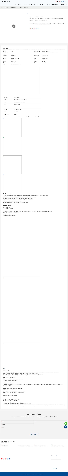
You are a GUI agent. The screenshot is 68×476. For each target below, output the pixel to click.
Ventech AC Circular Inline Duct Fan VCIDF (58, 446)
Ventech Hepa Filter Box (4, 446)
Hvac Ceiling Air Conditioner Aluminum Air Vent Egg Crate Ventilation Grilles (16, 7)
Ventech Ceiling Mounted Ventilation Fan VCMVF (25, 446)
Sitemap (45, 474)
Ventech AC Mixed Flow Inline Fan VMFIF (41, 446)
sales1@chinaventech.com (35, 464)
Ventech (2, 7)
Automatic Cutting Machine (55, 463)
